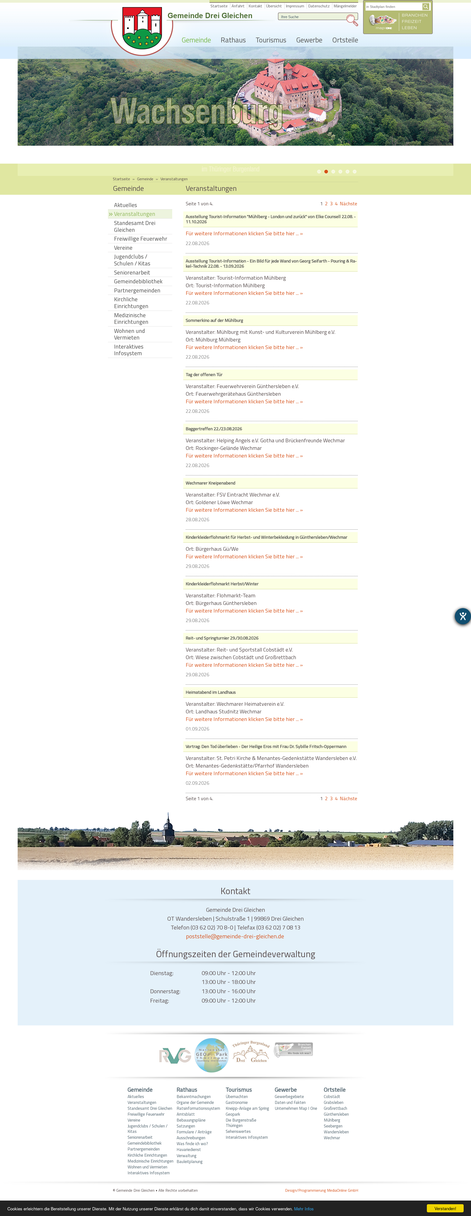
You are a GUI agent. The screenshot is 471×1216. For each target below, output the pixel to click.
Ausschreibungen (191, 1138)
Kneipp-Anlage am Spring (247, 1108)
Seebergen (333, 1126)
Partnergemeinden (137, 290)
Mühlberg (332, 1120)
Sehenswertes (238, 1131)
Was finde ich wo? (192, 1144)
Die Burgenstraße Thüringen (241, 1122)
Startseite (219, 6)
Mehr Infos (304, 1208)
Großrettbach (335, 1108)
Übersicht (274, 6)
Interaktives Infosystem (129, 350)
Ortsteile (345, 40)
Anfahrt (238, 6)
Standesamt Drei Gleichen (134, 226)
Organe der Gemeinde (195, 1102)
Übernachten (237, 1096)
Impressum (295, 6)
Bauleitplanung (190, 1161)
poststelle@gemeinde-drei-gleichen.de (235, 936)
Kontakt (255, 6)
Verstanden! (445, 1208)
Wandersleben (336, 1132)
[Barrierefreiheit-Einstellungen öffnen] (463, 616)
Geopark (233, 1114)
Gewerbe (309, 40)
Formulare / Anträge (194, 1132)
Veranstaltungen (142, 1102)
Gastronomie (237, 1102)
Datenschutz (319, 6)
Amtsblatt (186, 1114)
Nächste (348, 204)
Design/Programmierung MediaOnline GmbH (321, 1190)
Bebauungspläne (191, 1120)
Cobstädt (332, 1096)
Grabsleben (333, 1102)
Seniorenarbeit (132, 272)
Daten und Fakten (290, 1102)
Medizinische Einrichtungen (131, 318)
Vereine (123, 247)
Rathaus (233, 40)
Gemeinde (196, 40)
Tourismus (271, 40)
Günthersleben (336, 1114)
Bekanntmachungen (194, 1096)
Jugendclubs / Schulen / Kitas (132, 260)
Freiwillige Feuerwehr (140, 238)
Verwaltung (186, 1156)
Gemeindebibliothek (138, 281)
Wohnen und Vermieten (129, 334)
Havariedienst (189, 1149)
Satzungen (186, 1126)
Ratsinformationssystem (198, 1108)
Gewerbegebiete (289, 1096)
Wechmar (332, 1138)
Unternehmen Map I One (296, 1108)
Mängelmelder (345, 6)
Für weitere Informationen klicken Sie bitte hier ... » (244, 233)
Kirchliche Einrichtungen (131, 302)
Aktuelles (125, 205)
